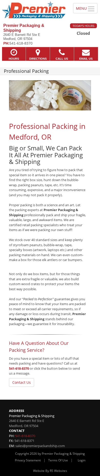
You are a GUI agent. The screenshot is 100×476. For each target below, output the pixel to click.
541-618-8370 (19, 368)
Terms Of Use (58, 460)
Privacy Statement (28, 460)
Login (81, 460)
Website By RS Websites (50, 471)
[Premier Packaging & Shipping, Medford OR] (33, 9)
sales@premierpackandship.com (40, 445)
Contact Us (21, 382)
